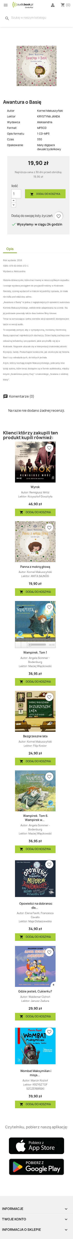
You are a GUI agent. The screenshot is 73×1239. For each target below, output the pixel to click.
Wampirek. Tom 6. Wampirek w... (35, 818)
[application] (35, 645)
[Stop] (24, 645)
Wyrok (35, 487)
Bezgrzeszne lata (35, 736)
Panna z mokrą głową (35, 567)
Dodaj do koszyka (45, 194)
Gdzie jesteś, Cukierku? (35, 991)
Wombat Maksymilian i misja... (35, 1073)
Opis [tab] (10, 249)
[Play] (18, 645)
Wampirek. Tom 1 (35, 652)
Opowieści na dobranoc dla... (35, 906)
